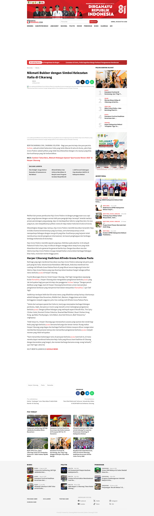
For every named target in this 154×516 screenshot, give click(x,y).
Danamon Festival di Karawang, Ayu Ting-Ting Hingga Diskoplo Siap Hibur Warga (59, 453)
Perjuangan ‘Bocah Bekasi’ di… (113, 487)
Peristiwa (108, 106)
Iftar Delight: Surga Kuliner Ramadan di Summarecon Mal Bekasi (38, 172)
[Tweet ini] (82, 82)
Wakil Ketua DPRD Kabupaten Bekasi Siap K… (113, 208)
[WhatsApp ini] (92, 82)
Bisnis (106, 90)
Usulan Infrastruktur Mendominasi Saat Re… (80, 479)
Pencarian (94, 22)
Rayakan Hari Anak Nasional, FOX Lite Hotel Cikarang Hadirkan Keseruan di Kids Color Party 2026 (83, 453)
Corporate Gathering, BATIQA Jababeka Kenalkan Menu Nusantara (37, 430)
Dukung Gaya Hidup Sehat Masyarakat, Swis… (112, 217)
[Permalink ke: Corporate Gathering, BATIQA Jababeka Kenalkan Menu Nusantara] (37, 421)
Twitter (98, 501)
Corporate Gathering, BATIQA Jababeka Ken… (45, 471)
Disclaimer (47, 499)
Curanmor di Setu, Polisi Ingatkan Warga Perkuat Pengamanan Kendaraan (80, 62)
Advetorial (99, 198)
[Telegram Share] (87, 82)
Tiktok (97, 504)
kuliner (29, 148)
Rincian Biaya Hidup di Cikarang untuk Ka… (112, 101)
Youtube (82, 504)
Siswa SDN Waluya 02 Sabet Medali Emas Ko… (114, 471)
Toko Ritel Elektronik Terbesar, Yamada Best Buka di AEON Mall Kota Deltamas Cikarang (78, 401)
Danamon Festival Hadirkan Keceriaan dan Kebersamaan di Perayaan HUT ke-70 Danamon (60, 431)
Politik (70, 468)
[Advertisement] (77, 44)
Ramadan (50, 385)
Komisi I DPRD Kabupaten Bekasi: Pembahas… (114, 234)
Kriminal (107, 122)
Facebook (83, 501)
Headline (117, 214)
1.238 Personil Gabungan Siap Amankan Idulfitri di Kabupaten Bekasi (81, 172)
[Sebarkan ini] (78, 82)
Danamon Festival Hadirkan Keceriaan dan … (114, 117)
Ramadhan (36, 279)
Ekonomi (105, 198)
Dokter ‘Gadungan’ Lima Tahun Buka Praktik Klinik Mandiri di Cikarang (42, 401)
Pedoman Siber (32, 499)
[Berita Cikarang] (35, 21)
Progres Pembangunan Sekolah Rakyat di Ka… (113, 479)
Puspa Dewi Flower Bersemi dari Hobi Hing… (114, 226)
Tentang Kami (64, 499)
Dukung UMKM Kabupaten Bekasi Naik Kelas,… (109, 201)
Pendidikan (105, 468)
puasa (41, 272)
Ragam (106, 98)
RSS (113, 504)
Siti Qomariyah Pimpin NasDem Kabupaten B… (79, 471)
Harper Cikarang (33, 385)
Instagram (114, 501)
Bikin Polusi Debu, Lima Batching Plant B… (113, 109)
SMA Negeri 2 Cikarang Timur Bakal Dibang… (80, 487)
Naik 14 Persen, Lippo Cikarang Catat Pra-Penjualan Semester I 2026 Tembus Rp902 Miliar (37, 453)
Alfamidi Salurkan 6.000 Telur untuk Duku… (44, 487)
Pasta (43, 385)
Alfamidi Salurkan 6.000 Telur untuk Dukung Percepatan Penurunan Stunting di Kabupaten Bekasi (83, 431)
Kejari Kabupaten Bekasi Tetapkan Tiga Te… (113, 125)
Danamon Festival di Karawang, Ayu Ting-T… (113, 93)
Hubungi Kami (31, 502)
